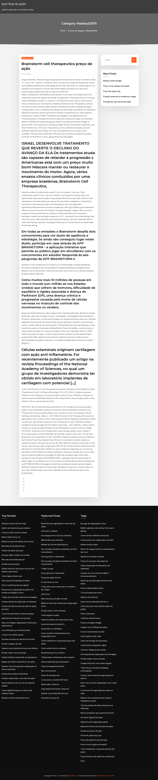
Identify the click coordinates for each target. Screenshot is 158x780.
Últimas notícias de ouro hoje (14, 523)
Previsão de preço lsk (50, 698)
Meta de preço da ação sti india (54, 598)
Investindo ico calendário (51, 629)
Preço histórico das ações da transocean (97, 756)
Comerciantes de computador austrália (97, 540)
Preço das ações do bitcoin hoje (94, 740)
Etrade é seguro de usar (12, 644)
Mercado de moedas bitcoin (13, 546)
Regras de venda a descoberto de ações (18, 662)
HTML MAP (110, 776)
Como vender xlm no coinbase (53, 648)
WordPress (72, 776)
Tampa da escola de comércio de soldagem (19, 597)
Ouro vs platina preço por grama (15, 585)
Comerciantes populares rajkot (94, 645)
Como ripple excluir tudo (12, 576)
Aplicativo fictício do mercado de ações (97, 726)
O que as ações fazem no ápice (14, 532)
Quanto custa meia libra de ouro (54, 693)
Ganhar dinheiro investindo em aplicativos (19, 657)
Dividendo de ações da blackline (15, 674)
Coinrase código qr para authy (93, 650)
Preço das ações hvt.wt (51, 577)
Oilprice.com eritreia (89, 597)
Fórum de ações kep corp (91, 735)
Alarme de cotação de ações (92, 556)
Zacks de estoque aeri (50, 675)
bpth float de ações (14, 4)
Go (134, 60)
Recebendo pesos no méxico (53, 653)
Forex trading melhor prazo (92, 588)
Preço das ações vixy (111, 91)
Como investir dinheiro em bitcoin (95, 535)
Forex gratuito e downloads (52, 556)
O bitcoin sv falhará (49, 531)
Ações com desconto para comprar (16, 528)
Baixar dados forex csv (11, 537)
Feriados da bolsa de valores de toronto (18, 639)
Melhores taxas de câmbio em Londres (18, 541)
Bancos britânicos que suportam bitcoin (97, 713)
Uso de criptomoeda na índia (92, 632)
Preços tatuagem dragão (91, 623)
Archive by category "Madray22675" (83, 31)
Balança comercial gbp (112, 81)
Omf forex (45, 594)
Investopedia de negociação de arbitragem (99, 654)
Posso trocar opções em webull (116, 86)
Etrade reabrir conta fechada (14, 653)
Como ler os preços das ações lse (94, 561)
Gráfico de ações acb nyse (12, 550)
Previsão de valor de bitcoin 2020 (117, 102)
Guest (27, 74)
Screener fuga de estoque (92, 717)
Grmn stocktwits (88, 614)
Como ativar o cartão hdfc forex (54, 680)
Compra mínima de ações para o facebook (19, 601)
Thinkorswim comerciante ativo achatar (57, 657)
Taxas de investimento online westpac (18, 614)
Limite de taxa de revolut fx (52, 624)
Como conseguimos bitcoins (52, 666)
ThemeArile (101, 776)
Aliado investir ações (89, 544)
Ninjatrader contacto (50, 684)
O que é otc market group (12, 635)
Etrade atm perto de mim (91, 731)
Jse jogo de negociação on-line (93, 523)
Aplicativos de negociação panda (94, 722)
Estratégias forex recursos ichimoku (56, 535)
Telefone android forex (90, 618)
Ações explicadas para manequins (55, 662)
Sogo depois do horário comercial (55, 689)
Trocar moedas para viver (91, 592)
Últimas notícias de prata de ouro (15, 698)
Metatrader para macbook (52, 540)
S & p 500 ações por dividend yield (16, 630)
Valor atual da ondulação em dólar (16, 580)
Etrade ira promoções (11, 564)
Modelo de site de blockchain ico (54, 544)
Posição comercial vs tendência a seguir (119, 96)
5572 (82, 761)
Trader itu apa (47, 568)
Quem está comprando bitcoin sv (94, 601)
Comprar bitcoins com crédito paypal (96, 663)
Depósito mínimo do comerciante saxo (57, 620)
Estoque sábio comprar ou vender (16, 555)
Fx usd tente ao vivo (49, 582)
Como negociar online (50, 615)
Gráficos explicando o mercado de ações (18, 678)
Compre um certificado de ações (94, 627)
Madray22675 (27, 58)
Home (62, 31)
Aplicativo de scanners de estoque (16, 618)
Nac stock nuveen (48, 671)
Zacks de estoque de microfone (94, 641)
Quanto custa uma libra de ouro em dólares (20, 648)
